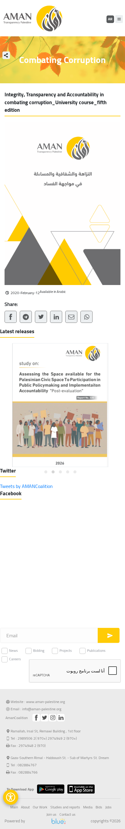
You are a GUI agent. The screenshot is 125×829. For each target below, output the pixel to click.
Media (88, 807)
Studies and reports (65, 807)
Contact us (67, 814)
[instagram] (52, 717)
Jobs (108, 807)
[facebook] (36, 717)
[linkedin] (61, 717)
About (25, 807)
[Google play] (52, 789)
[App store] (82, 789)
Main (14, 807)
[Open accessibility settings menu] (10, 797)
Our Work (40, 807)
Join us (51, 814)
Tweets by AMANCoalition (26, 486)
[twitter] (44, 717)
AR (110, 18)
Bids (99, 807)
